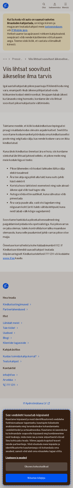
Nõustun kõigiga (36, 477)
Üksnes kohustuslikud (36, 466)
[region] (36, 447)
